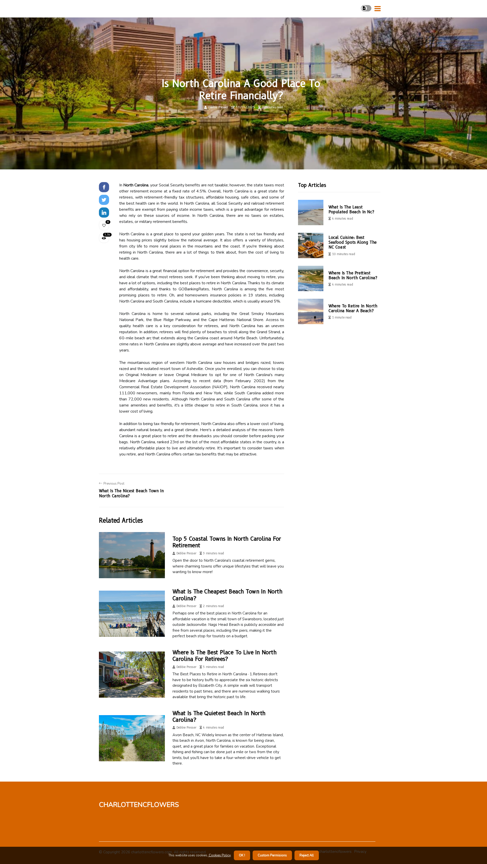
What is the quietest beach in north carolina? (219, 716)
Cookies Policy (219, 855)
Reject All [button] (307, 855)
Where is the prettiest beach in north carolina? (352, 275)
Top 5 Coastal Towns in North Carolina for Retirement (226, 542)
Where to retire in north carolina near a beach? (352, 308)
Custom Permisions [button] (272, 855)
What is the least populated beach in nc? (351, 209)
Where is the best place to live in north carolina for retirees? (224, 655)
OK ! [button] (242, 855)
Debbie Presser (218, 107)
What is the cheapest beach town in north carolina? (227, 595)
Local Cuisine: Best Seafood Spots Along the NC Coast (352, 242)
